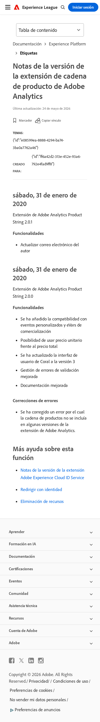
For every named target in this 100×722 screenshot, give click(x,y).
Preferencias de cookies (31, 690)
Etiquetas (28, 53)
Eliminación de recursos (42, 501)
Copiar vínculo (51, 120)
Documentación (27, 44)
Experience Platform (67, 44)
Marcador (25, 120)
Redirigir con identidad (41, 489)
